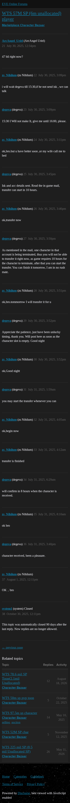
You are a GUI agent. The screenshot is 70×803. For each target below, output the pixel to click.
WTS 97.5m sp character (19, 713)
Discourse (24, 793)
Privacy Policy (36, 784)
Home (6, 776)
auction (15, 722)
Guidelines (37, 776)
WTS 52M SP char (15, 732)
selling (6, 722)
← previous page (12, 647)
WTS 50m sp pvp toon (18, 698)
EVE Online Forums (14, 4)
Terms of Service (12, 784)
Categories (20, 776)
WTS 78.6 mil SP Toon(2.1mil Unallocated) (14, 678)
